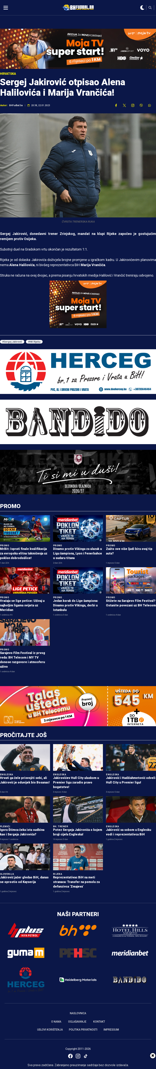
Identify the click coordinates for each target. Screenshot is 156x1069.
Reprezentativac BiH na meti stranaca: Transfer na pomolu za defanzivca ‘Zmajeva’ (76, 882)
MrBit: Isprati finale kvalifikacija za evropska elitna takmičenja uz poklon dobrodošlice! (23, 553)
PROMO (10, 506)
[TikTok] (85, 1056)
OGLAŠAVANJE (77, 1021)
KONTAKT (99, 1021)
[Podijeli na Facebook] (116, 105)
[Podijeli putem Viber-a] (141, 105)
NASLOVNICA (78, 1013)
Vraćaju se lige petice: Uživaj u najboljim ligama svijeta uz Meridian (22, 605)
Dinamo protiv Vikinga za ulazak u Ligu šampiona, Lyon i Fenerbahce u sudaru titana (77, 553)
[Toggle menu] (6, 7)
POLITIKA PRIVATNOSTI (83, 1029)
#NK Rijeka (34, 341)
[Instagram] (78, 1056)
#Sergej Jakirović (12, 341)
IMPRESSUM (111, 1029)
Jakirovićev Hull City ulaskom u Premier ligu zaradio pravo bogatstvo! (76, 782)
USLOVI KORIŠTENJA (50, 1029)
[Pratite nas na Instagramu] (133, 105)
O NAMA (56, 1021)
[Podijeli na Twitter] (124, 105)
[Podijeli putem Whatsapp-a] (149, 105)
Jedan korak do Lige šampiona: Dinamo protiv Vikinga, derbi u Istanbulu (75, 605)
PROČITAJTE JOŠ (23, 735)
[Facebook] (70, 1056)
